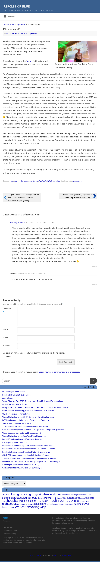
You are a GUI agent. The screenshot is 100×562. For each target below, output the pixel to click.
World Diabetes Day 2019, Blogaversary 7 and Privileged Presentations (32, 401)
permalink (77, 181)
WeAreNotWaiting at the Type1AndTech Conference (24, 436)
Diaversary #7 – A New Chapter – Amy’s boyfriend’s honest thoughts (31, 461)
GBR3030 (89, 498)
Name (5, 329)
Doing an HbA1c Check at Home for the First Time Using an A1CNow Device (35, 407)
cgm (11, 181)
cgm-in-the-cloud (21, 181)
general (21, 24)
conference (66, 495)
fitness (59, 498)
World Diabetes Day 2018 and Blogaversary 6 (21, 433)
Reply (94, 266)
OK (92, 380)
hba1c (4, 501)
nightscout (33, 181)
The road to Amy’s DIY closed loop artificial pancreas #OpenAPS (29, 458)
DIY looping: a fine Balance (13, 391)
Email (5, 337)
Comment (6, 310)
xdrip (58, 181)
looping (82, 501)
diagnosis (31, 497)
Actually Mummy (17, 222)
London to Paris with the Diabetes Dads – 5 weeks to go (26, 452)
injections (31, 500)
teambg (61, 504)
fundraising (73, 497)
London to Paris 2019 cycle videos (17, 395)
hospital (12, 500)
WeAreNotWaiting (47, 181)
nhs (87, 501)
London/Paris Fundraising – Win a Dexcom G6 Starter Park (27, 445)
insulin (45, 501)
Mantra (56, 555)
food (65, 498)
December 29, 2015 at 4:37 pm (31, 274)
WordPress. (67, 555)
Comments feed (10, 530)
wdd (12, 507)
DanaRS (80, 495)
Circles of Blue (17, 6)
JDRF (73, 500)
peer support (29, 504)
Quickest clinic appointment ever (16, 414)
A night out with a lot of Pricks (14, 404)
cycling (74, 494)
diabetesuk (18, 497)
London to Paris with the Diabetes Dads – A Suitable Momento (28, 449)
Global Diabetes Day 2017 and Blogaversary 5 (22, 468)
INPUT (39, 501)
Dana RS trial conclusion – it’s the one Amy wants (23, 439)
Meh (29, 61)
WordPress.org (9, 534)
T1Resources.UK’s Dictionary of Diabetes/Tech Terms (25, 426)
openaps (19, 504)
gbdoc (82, 498)
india (22, 500)
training (78, 504)
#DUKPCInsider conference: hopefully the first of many (25, 455)
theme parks (69, 504)
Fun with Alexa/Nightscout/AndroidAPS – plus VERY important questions (33, 430)
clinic (58, 494)
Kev (7, 33)
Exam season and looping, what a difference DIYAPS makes (28, 411)
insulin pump (58, 501)
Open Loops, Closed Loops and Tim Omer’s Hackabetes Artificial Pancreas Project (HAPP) (23, 197)
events (50, 497)
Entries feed (8, 527)
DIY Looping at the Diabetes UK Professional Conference (26, 420)
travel (85, 503)
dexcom (87, 494)
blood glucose (18, 494)
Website (6, 345)
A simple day (7, 398)
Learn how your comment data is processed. (59, 372)
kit (78, 501)
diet (39, 498)
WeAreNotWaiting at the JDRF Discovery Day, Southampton (28, 417)
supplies (55, 504)
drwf (43, 498)
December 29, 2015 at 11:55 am (40, 222)
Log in (5, 524)
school (49, 504)
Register (6, 521)
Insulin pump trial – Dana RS (14, 442)
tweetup (6, 507)
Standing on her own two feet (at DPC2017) (20, 465)
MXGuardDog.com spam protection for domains (72, 530)
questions (40, 503)
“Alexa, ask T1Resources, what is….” (18, 423)
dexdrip (6, 497)
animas (5, 494)
